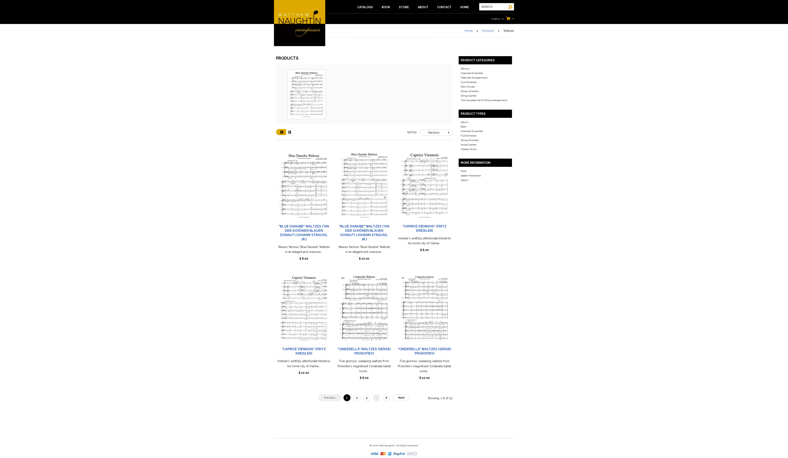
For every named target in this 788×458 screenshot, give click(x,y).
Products (488, 30)
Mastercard (383, 454)
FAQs (463, 171)
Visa (374, 454)
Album (464, 122)
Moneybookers (412, 454)
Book (463, 126)
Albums (465, 68)
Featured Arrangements (474, 77)
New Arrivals (468, 86)
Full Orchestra (468, 82)
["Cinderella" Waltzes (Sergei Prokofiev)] (364, 310)
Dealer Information (471, 175)
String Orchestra (470, 91)
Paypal (399, 454)
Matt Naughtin (299, 23)
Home (468, 30)
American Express (389, 454)
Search (464, 180)
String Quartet (468, 95)
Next (401, 397)
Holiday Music (469, 149)
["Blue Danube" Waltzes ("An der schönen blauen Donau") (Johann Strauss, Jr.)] (304, 187)
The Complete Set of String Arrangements (484, 100)
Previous (329, 397)
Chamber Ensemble (472, 73)
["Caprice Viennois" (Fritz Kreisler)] (424, 187)
